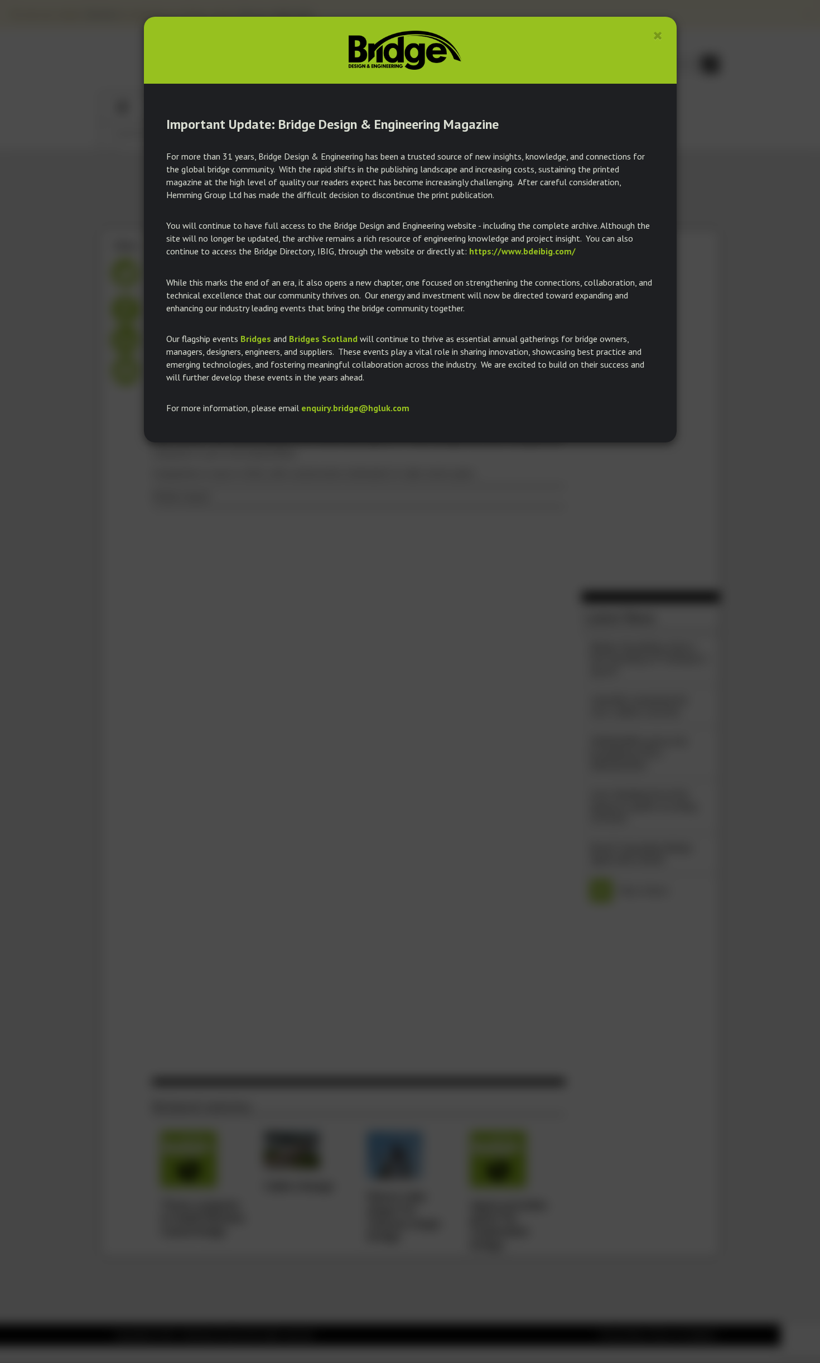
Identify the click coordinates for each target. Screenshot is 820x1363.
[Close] (658, 35)
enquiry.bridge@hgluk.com (355, 407)
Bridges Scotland (323, 338)
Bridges (255, 338)
